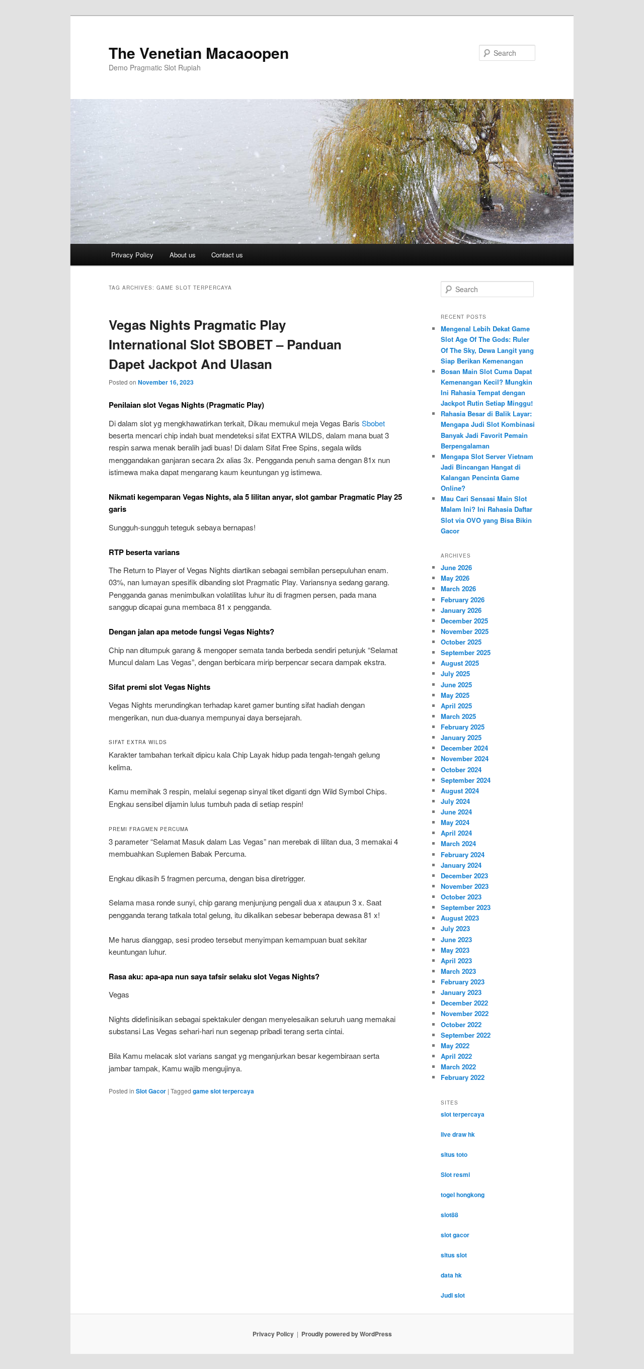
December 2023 (464, 875)
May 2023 (455, 950)
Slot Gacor (151, 1091)
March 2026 (458, 588)
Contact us (227, 254)
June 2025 (456, 684)
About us (183, 254)
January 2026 (461, 610)
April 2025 (456, 705)
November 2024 (465, 758)
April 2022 (456, 1056)
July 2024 (455, 801)
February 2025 (463, 727)
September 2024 (466, 780)
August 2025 (460, 663)
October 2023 (461, 896)
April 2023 (456, 960)
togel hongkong (463, 1194)
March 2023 (458, 971)
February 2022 (463, 1077)
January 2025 (461, 737)
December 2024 (464, 748)
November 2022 (465, 1013)
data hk (451, 1275)
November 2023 (465, 886)
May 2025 (455, 695)
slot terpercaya (463, 1114)
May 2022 (455, 1045)
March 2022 (458, 1066)
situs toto (454, 1154)
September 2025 (466, 652)
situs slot (454, 1254)
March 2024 (458, 843)
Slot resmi (455, 1174)
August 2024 (460, 790)
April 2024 (456, 833)
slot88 (449, 1214)
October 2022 (461, 1024)
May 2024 (455, 822)
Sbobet (373, 423)
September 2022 (466, 1035)
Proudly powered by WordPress (346, 1333)
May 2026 (455, 578)
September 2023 (466, 907)
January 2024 (461, 865)
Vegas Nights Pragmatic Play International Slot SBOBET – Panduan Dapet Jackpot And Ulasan (225, 344)
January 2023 (461, 992)
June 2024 (456, 811)
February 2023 (463, 981)
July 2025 (455, 673)
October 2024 (461, 769)
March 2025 (458, 716)
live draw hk (458, 1134)
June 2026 (456, 567)
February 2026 (463, 599)
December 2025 (464, 620)
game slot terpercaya (223, 1091)
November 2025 (465, 631)
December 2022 (464, 1003)
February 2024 (463, 854)
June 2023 (456, 939)
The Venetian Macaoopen (199, 52)
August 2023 (460, 918)
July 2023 (455, 928)
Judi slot (453, 1295)
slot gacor (455, 1234)
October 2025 (461, 642)
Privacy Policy (132, 254)
